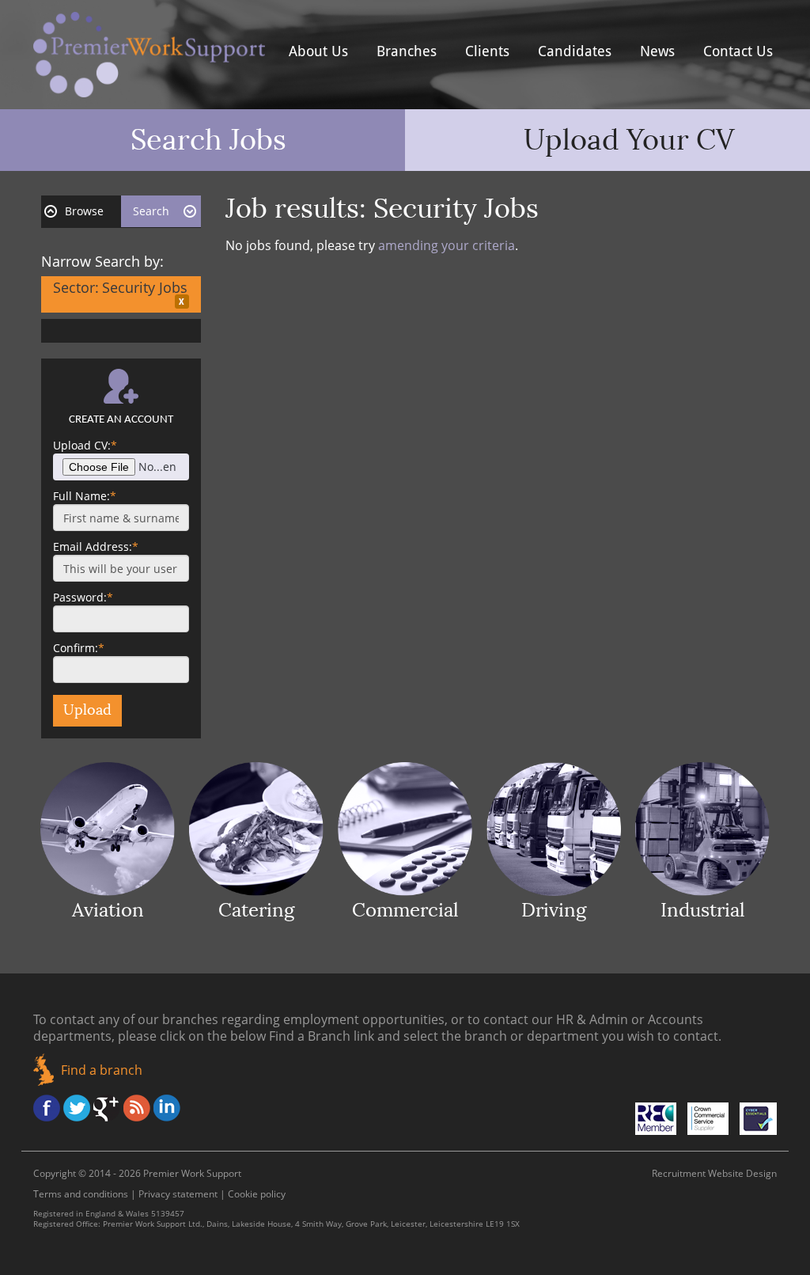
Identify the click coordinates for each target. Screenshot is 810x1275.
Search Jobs (208, 140)
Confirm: (78, 647)
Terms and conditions (80, 1194)
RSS (136, 1108)
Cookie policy (257, 1194)
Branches (407, 51)
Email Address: (95, 546)
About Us (318, 51)
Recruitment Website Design (714, 1173)
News (657, 51)
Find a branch (101, 1070)
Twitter (76, 1108)
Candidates (574, 51)
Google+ (106, 1108)
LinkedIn (166, 1108)
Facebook (46, 1108)
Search (151, 210)
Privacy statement (178, 1194)
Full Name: (84, 495)
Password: (83, 597)
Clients (487, 51)
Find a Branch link (321, 1036)
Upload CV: (85, 445)
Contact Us (738, 51)
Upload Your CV (629, 140)
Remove (182, 301)
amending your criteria (446, 245)
